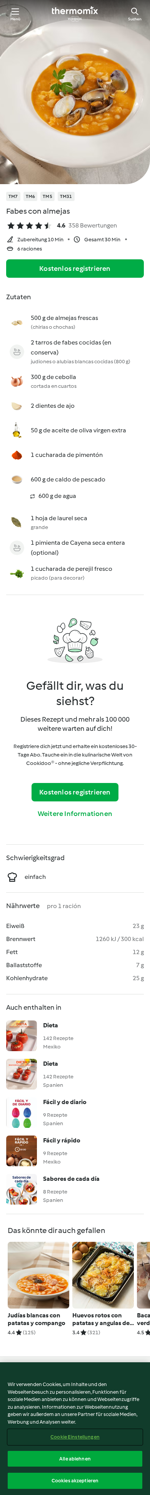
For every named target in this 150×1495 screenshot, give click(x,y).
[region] (75, 1428)
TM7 (13, 196)
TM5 (47, 196)
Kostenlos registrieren (74, 268)
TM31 (66, 196)
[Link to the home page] (75, 13)
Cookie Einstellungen (75, 1437)
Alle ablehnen (75, 1459)
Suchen (135, 18)
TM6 (30, 196)
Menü (15, 18)
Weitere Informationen (75, 813)
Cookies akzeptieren (75, 1480)
